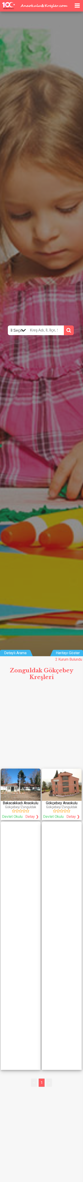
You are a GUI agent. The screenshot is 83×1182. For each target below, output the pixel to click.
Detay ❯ (32, 816)
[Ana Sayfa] (69, 5)
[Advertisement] (41, 726)
